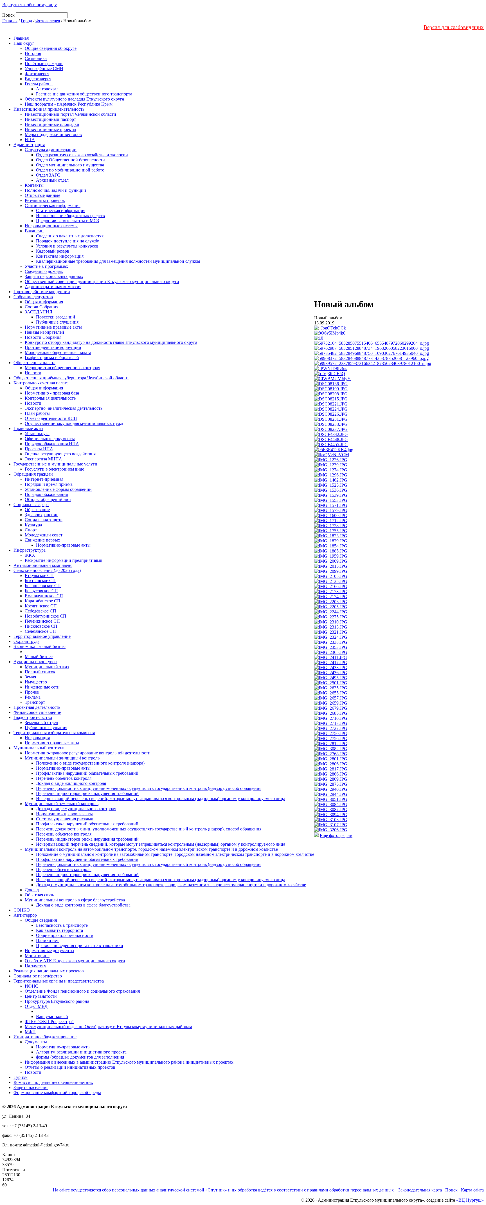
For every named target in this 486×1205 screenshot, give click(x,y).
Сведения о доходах (44, 271)
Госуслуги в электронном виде (54, 469)
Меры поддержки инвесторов (53, 134)
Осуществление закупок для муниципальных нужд (74, 423)
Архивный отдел (52, 180)
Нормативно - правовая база (52, 393)
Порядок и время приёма (49, 484)
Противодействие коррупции (42, 291)
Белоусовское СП (41, 590)
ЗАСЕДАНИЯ (38, 311)
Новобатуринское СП (45, 616)
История (33, 53)
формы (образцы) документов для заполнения (80, 1057)
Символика (36, 58)
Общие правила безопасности (64, 935)
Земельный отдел (41, 722)
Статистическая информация (52, 205)
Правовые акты (28, 428)
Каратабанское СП (42, 600)
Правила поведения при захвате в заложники (79, 945)
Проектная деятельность (37, 707)
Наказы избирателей (44, 332)
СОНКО (22, 910)
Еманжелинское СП (44, 595)
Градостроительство (33, 717)
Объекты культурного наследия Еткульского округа (74, 99)
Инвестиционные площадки (52, 124)
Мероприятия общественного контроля (62, 367)
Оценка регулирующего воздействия (60, 453)
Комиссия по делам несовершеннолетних (53, 1082)
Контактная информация (60, 256)
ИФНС (31, 986)
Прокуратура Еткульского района (57, 1001)
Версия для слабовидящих (454, 27)
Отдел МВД (36, 1006)
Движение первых (42, 540)
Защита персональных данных (54, 276)
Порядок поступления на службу (67, 241)
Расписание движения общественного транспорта (84, 94)
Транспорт (35, 702)
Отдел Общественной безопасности (70, 159)
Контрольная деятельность (50, 398)
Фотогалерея (47, 20)
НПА (30, 139)
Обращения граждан (33, 474)
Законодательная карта (420, 1190)
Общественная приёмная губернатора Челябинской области (71, 377)
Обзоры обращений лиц (48, 499)
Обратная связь (39, 894)
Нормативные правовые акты (53, 327)
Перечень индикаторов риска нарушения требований (87, 793)
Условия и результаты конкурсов (67, 246)
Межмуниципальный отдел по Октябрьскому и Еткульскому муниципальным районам (108, 1026)
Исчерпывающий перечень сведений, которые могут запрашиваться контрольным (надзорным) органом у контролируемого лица (160, 798)
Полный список (40, 671)
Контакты (34, 185)
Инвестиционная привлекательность (49, 109)
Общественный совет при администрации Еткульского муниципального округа (102, 281)
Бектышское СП (40, 580)
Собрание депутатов (33, 296)
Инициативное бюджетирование (45, 1036)
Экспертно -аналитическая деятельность (63, 408)
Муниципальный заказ (47, 666)
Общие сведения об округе (50, 48)
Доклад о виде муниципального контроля (76, 808)
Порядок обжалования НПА (52, 443)
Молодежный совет (43, 535)
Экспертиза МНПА (43, 458)
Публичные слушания (57, 322)
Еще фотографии (336, 835)
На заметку (35, 965)
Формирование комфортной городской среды (57, 1092)
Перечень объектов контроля (63, 778)
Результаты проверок (45, 200)
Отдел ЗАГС (48, 175)
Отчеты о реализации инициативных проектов (70, 1067)
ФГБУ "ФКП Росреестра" (49, 1021)
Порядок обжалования (46, 494)
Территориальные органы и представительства (59, 981)
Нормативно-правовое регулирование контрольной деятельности (87, 752)
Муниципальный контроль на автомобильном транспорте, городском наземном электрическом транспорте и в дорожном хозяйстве (151, 849)
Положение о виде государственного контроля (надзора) (90, 763)
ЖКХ (30, 555)
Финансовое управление (37, 712)
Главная (9, 20)
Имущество (36, 682)
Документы (36, 1041)
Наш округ (24, 43)
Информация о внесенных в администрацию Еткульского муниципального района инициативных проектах (129, 1062)
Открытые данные (42, 195)
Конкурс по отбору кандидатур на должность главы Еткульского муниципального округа (111, 342)
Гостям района (39, 83)
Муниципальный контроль (39, 747)
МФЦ (30, 1031)
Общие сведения (41, 920)
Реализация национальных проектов (49, 970)
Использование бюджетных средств (70, 215)
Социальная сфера (31, 504)
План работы (37, 413)
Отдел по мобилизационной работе (70, 170)
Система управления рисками (64, 818)
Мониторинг (37, 955)
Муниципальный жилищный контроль (62, 758)
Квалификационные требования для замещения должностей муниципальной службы (118, 261)
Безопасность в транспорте (62, 925)
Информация (37, 737)
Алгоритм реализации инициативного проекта (81, 1052)
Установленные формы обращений (58, 489)
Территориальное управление (42, 636)
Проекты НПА (39, 448)
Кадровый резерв (52, 251)
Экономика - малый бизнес (40, 646)
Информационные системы (51, 225)
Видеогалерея (38, 78)
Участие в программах (46, 266)
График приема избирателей (52, 357)
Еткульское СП (39, 575)
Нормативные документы (49, 950)
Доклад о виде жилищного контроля (71, 783)
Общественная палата (34, 362)
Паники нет (47, 940)
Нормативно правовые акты (52, 742)
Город (26, 20)
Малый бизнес (39, 656)
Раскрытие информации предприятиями (63, 560)
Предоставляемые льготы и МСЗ (67, 220)
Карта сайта (472, 1190)
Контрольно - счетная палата (41, 382)
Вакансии (34, 230)
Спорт (31, 529)
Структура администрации (50, 149)
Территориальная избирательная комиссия (54, 732)
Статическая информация (60, 210)
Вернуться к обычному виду (29, 4)
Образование (37, 509)
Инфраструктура (30, 550)
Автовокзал (47, 88)
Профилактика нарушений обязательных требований (87, 773)
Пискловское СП (41, 626)
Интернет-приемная (44, 479)
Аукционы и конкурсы (35, 661)
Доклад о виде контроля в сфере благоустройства (83, 905)
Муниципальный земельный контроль (61, 803)
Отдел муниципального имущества (70, 164)
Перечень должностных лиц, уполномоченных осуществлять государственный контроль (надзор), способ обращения (148, 788)
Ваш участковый (52, 1016)
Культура (33, 524)
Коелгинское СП (41, 605)
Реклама (32, 697)
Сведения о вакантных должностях (70, 235)
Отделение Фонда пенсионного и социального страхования (82, 991)
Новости (33, 372)
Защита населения (31, 1087)
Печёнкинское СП (42, 621)
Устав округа (37, 433)
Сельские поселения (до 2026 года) (47, 570)
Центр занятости (41, 996)
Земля (30, 676)
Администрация (29, 144)
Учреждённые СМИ (44, 68)
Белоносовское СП (43, 585)
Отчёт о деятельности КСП (51, 418)
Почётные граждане (44, 63)
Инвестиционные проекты (50, 129)
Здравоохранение (41, 514)
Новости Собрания (43, 337)
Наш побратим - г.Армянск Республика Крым (68, 104)
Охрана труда (26, 641)
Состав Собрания (41, 306)
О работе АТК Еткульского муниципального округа (75, 960)
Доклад (32, 889)
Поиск (451, 1190)
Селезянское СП (40, 631)
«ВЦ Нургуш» (470, 1200)
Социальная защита (43, 519)
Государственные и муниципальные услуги (55, 464)
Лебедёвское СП (40, 611)
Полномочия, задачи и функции (55, 190)
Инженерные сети (42, 687)
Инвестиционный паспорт (50, 119)
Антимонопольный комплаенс (43, 565)
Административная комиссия (53, 286)
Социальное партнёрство (38, 976)
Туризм (21, 1077)
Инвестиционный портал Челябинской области (70, 114)
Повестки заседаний (55, 317)
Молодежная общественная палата (58, 352)
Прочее (32, 692)
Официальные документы (50, 438)
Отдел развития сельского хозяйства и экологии (82, 154)
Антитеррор (25, 915)
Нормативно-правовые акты (63, 545)
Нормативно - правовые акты (64, 813)
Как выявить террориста (59, 930)
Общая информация (44, 301)
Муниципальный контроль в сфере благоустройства (75, 899)
